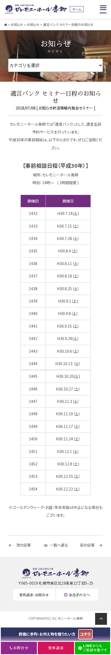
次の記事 (19, 545)
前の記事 (91, 545)
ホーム (76, 9)
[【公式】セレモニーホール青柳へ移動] (5, 24)
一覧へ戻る (55, 545)
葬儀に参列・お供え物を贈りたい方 (55, 634)
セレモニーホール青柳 (67, 618)
